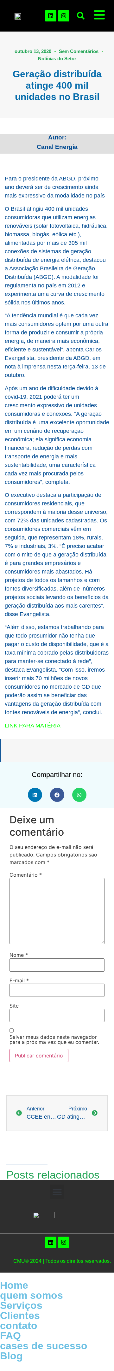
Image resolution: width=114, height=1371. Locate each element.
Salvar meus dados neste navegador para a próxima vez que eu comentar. (54, 1039)
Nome (19, 954)
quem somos (31, 1295)
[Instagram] (63, 15)
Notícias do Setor (57, 58)
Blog (11, 1356)
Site (14, 1005)
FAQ (10, 1335)
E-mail (19, 980)
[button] (81, 16)
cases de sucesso (43, 1345)
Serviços (21, 1305)
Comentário (26, 874)
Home (14, 1285)
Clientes (20, 1315)
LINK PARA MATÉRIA (32, 725)
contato (18, 1325)
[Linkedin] (50, 15)
